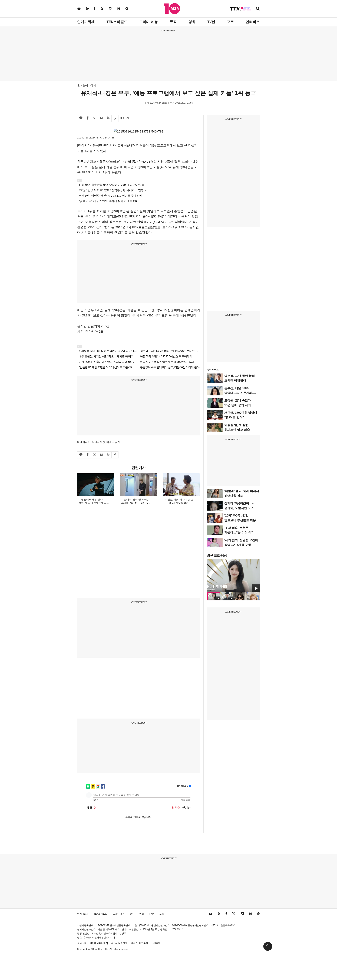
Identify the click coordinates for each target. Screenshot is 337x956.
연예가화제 (86, 22)
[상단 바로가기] (267, 946)
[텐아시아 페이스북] (94, 8)
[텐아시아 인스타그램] (110, 8)
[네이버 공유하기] (101, 118)
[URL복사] (114, 118)
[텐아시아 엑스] (102, 8)
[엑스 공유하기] (94, 118)
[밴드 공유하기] (108, 118)
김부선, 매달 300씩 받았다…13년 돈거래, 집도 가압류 (238, 392)
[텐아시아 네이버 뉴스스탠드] (118, 8)
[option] (233, 575)
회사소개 (81, 943)
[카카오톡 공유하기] (80, 118)
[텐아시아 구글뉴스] (126, 8)
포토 (230, 22)
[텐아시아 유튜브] (79, 8)
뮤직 (173, 22)
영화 (192, 22)
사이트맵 (155, 943)
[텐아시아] (172, 8)
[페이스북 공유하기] (87, 118)
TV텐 (211, 22)
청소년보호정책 (119, 943)
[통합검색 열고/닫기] (258, 9)
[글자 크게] (121, 118)
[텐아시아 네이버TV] (87, 8)
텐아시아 (95, 949)
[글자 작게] (128, 118)
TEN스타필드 (117, 22)
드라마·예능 (148, 22)
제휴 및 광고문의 (139, 943)
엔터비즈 (253, 22)
